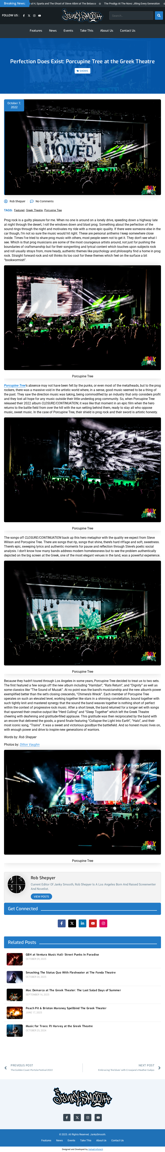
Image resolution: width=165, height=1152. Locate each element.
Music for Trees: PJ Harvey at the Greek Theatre (59, 1026)
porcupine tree (53, 210)
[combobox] (131, 15)
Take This (86, 31)
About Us (106, 31)
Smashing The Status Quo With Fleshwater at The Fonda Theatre (71, 973)
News (53, 31)
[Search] (159, 15)
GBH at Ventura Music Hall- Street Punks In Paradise (62, 955)
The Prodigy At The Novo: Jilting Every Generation (117, 3)
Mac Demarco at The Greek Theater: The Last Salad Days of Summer (73, 990)
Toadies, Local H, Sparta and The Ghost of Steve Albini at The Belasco (41, 3)
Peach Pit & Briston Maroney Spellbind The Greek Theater (66, 1008)
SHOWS (84, 71)
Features (36, 31)
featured (19, 210)
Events (68, 31)
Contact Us (127, 31)
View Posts (41, 896)
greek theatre (34, 210)
